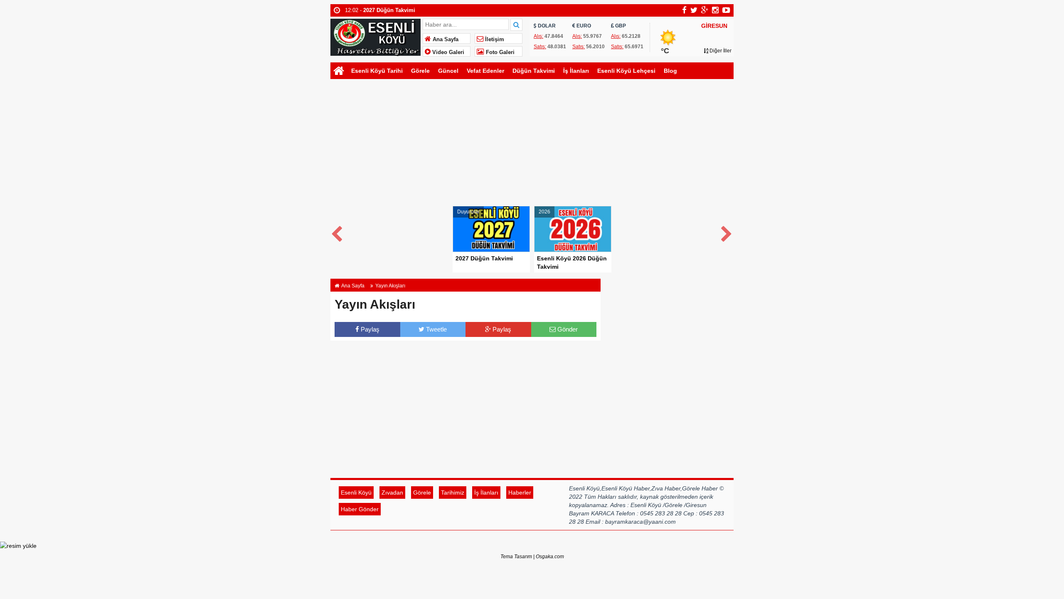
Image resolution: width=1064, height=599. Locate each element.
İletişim (493, 39)
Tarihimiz (452, 492)
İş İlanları (576, 70)
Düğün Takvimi (533, 70)
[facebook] (684, 10)
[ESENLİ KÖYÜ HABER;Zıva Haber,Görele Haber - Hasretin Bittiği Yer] (375, 36)
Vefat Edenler (485, 70)
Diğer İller (720, 51)
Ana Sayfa (444, 39)
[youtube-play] (726, 10)
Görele (420, 70)
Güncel (448, 70)
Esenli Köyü (356, 492)
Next (727, 232)
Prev (337, 232)
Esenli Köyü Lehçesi (626, 70)
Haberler (519, 492)
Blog (670, 70)
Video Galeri (447, 52)
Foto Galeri (499, 52)
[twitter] (693, 10)
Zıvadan (392, 492)
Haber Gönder (360, 509)
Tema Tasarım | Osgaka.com (532, 556)
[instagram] (715, 10)
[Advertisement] (532, 143)
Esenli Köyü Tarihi (377, 70)
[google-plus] (704, 10)
